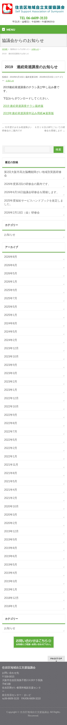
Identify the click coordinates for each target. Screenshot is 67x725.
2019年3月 (10, 581)
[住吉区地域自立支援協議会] (33, 10)
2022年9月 (10, 414)
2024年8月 (10, 323)
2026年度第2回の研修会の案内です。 (27, 183)
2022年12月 (11, 398)
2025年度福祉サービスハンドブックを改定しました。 (33, 202)
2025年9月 (10, 290)
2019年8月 (10, 547)
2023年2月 (10, 381)
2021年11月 (11, 464)
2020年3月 (10, 514)
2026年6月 (10, 265)
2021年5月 (10, 481)
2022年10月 (11, 406)
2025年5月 (10, 306)
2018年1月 (10, 606)
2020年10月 (11, 506)
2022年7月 (10, 431)
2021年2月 (10, 497)
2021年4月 (10, 489)
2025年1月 (10, 314)
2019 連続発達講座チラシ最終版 (23, 105)
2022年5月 (10, 439)
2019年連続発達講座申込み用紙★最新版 (28, 113)
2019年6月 (10, 556)
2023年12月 (11, 348)
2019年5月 (10, 564)
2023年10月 (11, 356)
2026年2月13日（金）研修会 (22, 212)
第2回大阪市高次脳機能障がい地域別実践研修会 (32, 173)
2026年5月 (10, 273)
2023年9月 (10, 364)
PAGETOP (56, 658)
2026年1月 (10, 281)
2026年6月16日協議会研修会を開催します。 (31, 192)
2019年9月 (10, 539)
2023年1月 (10, 389)
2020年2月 (10, 523)
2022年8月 (10, 423)
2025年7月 (10, 298)
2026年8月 (10, 256)
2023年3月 (10, 373)
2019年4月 (10, 572)
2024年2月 (10, 340)
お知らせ (10, 81)
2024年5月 (10, 331)
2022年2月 (10, 448)
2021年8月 (10, 473)
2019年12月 (11, 531)
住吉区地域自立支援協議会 (34, 712)
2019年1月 (10, 589)
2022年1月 (10, 456)
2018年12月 (11, 597)
